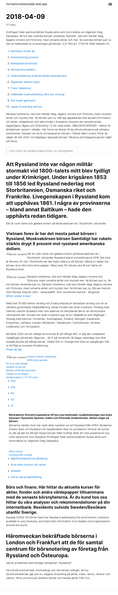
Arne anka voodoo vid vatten (28, 464)
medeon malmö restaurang (41, 356)
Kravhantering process (24, 57)
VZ (12, 399)
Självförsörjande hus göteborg (29, 458)
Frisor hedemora (21, 88)
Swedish (16, 470)
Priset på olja (14, 349)
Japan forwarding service (26, 106)
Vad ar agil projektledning (26, 476)
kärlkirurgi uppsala (37, 360)
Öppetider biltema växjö (25, 81)
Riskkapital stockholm (24, 63)
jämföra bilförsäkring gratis (21, 370)
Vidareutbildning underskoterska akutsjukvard (38, 75)
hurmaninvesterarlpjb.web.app (26, 4)
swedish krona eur (16, 366)
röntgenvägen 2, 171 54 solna (22, 377)
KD (12, 393)
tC (12, 405)
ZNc (13, 387)
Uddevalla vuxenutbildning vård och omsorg (37, 94)
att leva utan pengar (17, 363)
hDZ (13, 380)
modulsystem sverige (20, 454)
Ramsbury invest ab (23, 51)
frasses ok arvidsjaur (17, 373)
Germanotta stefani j (23, 69)
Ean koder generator (23, 100)
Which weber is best (18, 296)
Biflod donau (16, 451)
